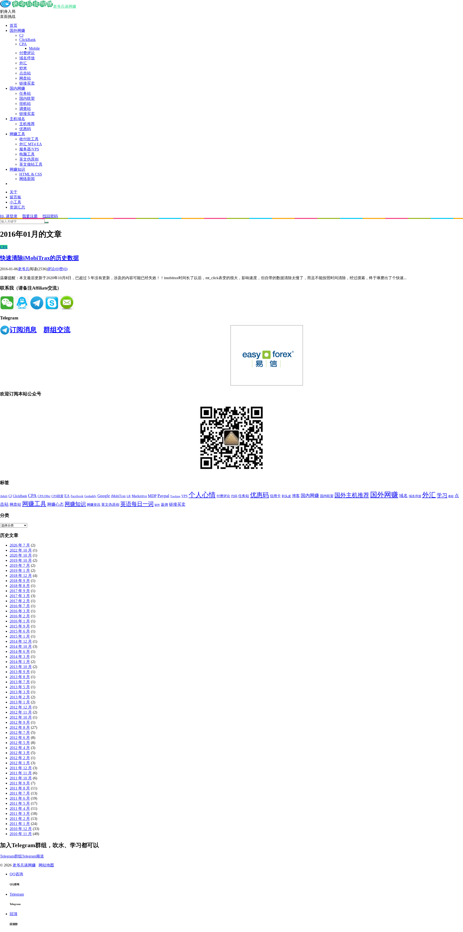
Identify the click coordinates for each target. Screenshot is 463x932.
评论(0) (53, 269)
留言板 (15, 197)
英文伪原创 (29, 159)
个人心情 (202, 495)
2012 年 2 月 (20, 758)
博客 (296, 496)
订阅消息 (23, 329)
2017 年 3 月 (20, 596)
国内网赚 (17, 88)
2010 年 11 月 (21, 834)
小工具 (15, 202)
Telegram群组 (11, 856)
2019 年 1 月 (20, 570)
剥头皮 (286, 496)
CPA (23, 44)
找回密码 (50, 216)
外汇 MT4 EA (30, 144)
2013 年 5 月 (20, 687)
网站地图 (46, 865)
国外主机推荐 (351, 495)
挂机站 (25, 103)
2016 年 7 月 (20, 606)
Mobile (34, 48)
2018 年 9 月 (20, 581)
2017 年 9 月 (20, 591)
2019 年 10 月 (21, 560)
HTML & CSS (30, 174)
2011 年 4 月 (20, 808)
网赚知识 (17, 169)
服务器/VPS (29, 149)
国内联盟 (27, 98)
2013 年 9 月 (20, 672)
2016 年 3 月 (20, 611)
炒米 (23, 68)
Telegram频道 (33, 856)
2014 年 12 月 (21, 641)
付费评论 (27, 53)
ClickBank (27, 40)
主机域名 (17, 119)
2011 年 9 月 (20, 783)
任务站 (25, 93)
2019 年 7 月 (20, 565)
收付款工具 (29, 139)
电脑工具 (27, 154)
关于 (13, 192)
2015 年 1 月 (20, 636)
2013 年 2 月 (20, 697)
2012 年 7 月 (20, 732)
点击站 (25, 73)
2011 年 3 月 (20, 813)
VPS (184, 496)
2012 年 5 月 (20, 743)
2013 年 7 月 (20, 682)
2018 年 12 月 (21, 576)
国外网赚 (17, 30)
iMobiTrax (118, 496)
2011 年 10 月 (21, 778)
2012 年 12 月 (21, 707)
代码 (234, 496)
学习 (442, 495)
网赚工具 (17, 134)
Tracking (175, 496)
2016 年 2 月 (20, 616)
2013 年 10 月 (21, 667)
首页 (13, 25)
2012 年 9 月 (20, 722)
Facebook (77, 496)
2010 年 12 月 (21, 829)
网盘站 (25, 78)
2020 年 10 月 (21, 555)
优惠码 (25, 129)
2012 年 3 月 (20, 753)
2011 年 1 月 (20, 824)
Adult (3, 496)
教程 (451, 496)
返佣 (164, 505)
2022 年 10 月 (21, 550)
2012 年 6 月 (20, 738)
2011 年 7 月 (20, 793)
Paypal (163, 495)
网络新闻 (27, 179)
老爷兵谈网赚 (64, 6)
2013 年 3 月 (20, 692)
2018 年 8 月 (20, 586)
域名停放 (27, 58)
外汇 (23, 63)
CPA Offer (44, 496)
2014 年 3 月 (20, 657)
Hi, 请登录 (8, 216)
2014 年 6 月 (20, 651)
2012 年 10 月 (21, 717)
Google (103, 495)
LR (129, 496)
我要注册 (30, 216)
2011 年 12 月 (21, 768)
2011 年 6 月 (20, 798)
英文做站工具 (30, 164)
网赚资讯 (93, 505)
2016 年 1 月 (20, 621)
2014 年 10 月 (21, 646)
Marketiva (139, 496)
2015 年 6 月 (20, 631)
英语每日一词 (137, 504)
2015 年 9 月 (20, 626)
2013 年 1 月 (20, 702)
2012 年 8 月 (20, 727)
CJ (21, 35)
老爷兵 (23, 269)
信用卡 (275, 496)
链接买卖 (27, 83)
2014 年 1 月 (20, 662)
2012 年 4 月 (20, 748)
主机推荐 (27, 124)
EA (67, 496)
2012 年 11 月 (21, 712)
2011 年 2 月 (20, 819)
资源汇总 (17, 207)
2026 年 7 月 (20, 545)
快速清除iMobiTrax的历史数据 (39, 258)
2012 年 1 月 (20, 763)
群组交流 (56, 329)
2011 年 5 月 (20, 803)
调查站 (25, 109)
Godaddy (90, 496)
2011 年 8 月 (20, 788)
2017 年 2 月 (20, 601)
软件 (157, 505)
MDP (152, 495)
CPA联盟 (57, 496)
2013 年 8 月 (20, 677)
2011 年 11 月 (21, 773)
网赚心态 (55, 504)
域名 (403, 495)
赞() (63, 269)
